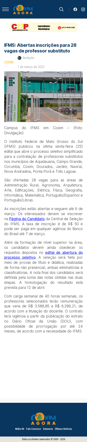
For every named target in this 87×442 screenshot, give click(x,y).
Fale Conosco (33, 429)
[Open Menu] (5, 9)
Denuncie (48, 429)
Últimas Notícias (63, 429)
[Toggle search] (61, 9)
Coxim (8, 62)
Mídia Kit (19, 429)
